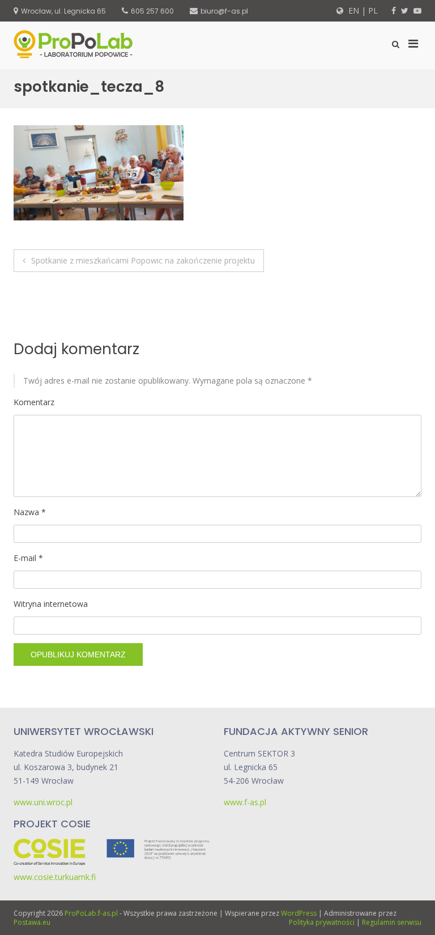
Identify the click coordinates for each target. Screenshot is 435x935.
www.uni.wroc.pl (43, 802)
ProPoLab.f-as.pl (91, 913)
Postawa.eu (32, 922)
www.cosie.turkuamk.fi (55, 877)
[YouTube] (417, 10)
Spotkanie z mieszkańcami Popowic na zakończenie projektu (143, 260)
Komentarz (34, 402)
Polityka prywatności (322, 922)
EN (352, 10)
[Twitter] (404, 10)
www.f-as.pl (245, 802)
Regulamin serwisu (391, 922)
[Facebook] (393, 10)
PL (373, 10)
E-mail (28, 557)
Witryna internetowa (51, 603)
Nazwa (30, 512)
